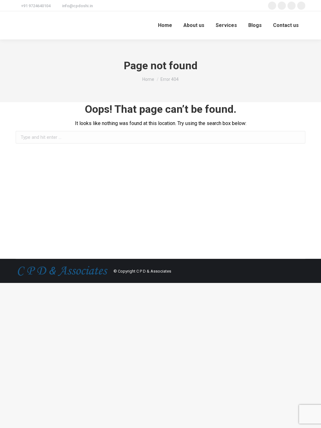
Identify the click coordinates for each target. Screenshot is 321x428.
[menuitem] (165, 25)
